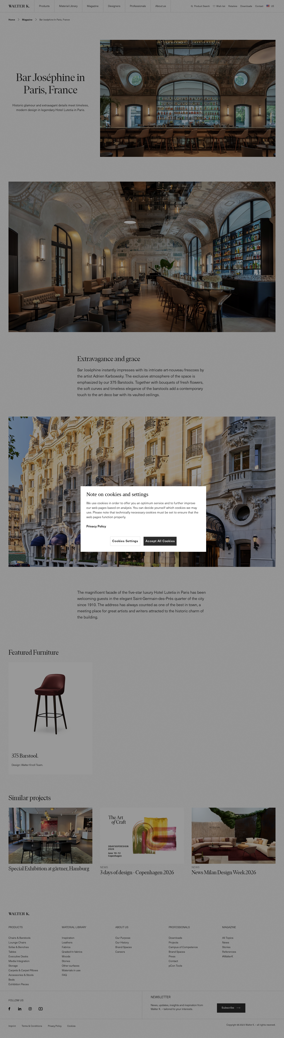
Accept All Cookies (160, 541)
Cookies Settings (125, 541)
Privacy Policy (96, 526)
